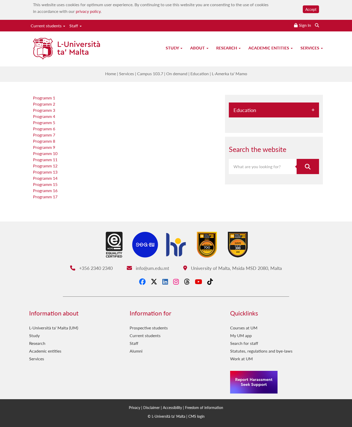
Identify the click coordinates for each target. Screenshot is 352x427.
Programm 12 (45, 166)
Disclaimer (151, 407)
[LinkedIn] (165, 281)
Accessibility (172, 407)
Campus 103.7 (150, 73)
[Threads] (187, 281)
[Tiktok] (210, 281)
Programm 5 (44, 122)
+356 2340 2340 (95, 268)
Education (199, 73)
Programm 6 (44, 129)
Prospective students (149, 328)
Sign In (305, 25)
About (198, 48)
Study (173, 48)
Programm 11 (45, 160)
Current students (47, 26)
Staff (74, 26)
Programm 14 (45, 178)
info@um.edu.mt (151, 268)
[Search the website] (317, 25)
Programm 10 (45, 153)
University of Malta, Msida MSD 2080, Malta (235, 268)
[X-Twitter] (154, 281)
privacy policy (88, 11)
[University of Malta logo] (66, 49)
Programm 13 (45, 172)
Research (227, 48)
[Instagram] (176, 281)
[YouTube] (198, 281)
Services (310, 48)
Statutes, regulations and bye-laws (261, 351)
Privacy (134, 407)
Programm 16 (45, 190)
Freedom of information (204, 407)
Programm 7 (44, 135)
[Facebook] (142, 281)
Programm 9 (44, 147)
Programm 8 (44, 141)
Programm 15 (45, 184)
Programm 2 (44, 104)
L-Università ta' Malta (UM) (53, 328)
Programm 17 (45, 197)
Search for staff (244, 343)
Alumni (136, 351)
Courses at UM (243, 328)
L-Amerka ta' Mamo (229, 73)
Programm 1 (44, 98)
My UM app (241, 335)
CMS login (196, 416)
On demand (176, 73)
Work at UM (241, 359)
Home (110, 73)
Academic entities (269, 48)
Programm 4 (44, 116)
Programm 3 (44, 110)
